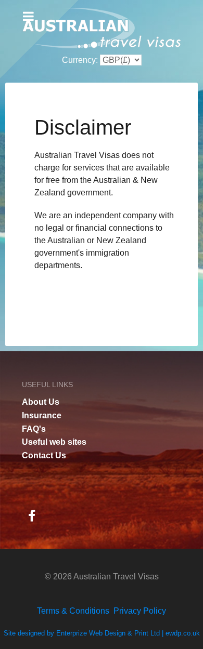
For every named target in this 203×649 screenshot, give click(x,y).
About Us (40, 402)
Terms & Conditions (73, 610)
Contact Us (44, 455)
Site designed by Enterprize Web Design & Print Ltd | (85, 633)
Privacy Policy (139, 610)
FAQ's (34, 429)
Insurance (41, 415)
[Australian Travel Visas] (101, 28)
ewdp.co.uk (183, 633)
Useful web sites (54, 442)
